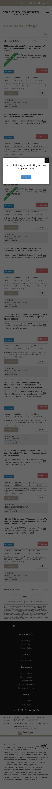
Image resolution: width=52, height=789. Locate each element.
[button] (22, 3)
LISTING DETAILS (11, 93)
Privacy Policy (32, 726)
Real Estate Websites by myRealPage (26, 729)
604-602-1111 (32, 720)
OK (26, 177)
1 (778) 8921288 (10, 104)
